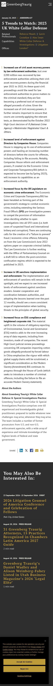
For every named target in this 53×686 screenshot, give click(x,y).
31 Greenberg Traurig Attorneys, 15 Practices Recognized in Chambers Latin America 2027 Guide (25, 536)
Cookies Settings (24, 676)
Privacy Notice (36, 647)
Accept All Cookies (24, 662)
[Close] (45, 641)
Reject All (24, 669)
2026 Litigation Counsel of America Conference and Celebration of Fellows (24, 506)
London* (24, 48)
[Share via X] (26, 451)
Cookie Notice (8, 649)
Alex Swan (37, 37)
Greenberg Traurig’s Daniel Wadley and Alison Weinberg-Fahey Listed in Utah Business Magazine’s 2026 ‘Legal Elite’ (24, 573)
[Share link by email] (36, 450)
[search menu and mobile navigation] (50, 4)
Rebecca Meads (28, 33)
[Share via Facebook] (31, 451)
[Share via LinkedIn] (21, 451)
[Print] (41, 450)
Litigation (43, 44)
